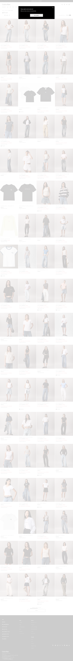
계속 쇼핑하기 (36, 15)
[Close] (53, 7)
